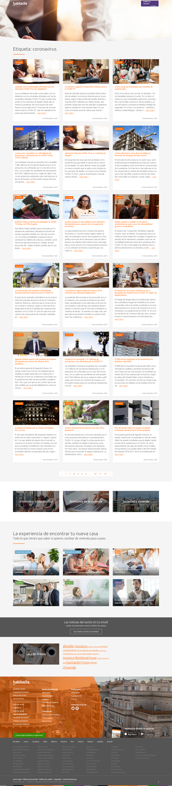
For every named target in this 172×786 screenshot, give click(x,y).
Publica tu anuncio (149, 3)
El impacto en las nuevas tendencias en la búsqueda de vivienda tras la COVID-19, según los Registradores (136, 292)
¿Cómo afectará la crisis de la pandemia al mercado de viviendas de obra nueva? (132, 154)
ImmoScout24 (48, 782)
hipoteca (68, 657)
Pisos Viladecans (141, 752)
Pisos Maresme (17, 766)
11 (100, 474)
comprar (104, 646)
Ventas (93, 662)
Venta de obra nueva (142, 758)
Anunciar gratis (18, 711)
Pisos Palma (114, 747)
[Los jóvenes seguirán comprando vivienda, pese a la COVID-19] (86, 71)
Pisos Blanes (90, 755)
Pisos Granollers (91, 763)
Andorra (80, 741)
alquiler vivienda (93, 646)
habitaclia (38, 782)
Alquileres (81, 646)
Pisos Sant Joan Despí (118, 772)
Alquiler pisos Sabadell (44, 772)
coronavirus (68, 654)
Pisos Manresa (115, 755)
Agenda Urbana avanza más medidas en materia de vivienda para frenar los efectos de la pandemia (35, 361)
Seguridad (57, 779)
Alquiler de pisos (43, 747)
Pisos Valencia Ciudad (93, 761)
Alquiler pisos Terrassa (44, 769)
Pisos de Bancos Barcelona (21, 772)
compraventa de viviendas (88, 650)
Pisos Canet (90, 758)
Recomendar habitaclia (21, 724)
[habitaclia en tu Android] (147, 735)
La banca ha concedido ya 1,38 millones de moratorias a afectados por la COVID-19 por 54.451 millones (34, 155)
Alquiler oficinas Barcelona (46, 755)
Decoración (78, 654)
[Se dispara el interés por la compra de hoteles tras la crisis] (36, 412)
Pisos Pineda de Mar (117, 749)
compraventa (70, 650)
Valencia (90, 741)
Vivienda (69, 667)
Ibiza (72, 741)
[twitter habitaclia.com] (73, 708)
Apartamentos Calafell (69, 747)
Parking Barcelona (18, 763)
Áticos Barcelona (18, 758)
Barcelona (16, 741)
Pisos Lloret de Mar (92, 772)
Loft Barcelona (17, 761)
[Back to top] (167, 781)
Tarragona (35, 741)
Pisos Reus (114, 752)
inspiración (73, 662)
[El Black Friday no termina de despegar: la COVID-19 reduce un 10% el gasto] (36, 206)
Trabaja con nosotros (20, 721)
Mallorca (54, 741)
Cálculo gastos (47, 718)
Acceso (74, 699)
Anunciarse (75, 693)
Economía (19, 129)
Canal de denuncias (69, 779)
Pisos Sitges (139, 747)
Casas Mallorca (66, 758)
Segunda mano (47, 696)
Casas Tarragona (67, 761)
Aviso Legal (17, 779)
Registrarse (17, 708)
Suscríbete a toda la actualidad (86, 631)
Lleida (45, 741)
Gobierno (95, 654)
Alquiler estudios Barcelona (46, 749)
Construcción (102, 650)
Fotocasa (30, 782)
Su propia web (76, 696)
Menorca (64, 741)
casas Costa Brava (67, 749)
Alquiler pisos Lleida (44, 763)
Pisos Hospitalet (92, 766)
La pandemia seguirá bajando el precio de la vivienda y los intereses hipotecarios (83, 291)
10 (95, 474)
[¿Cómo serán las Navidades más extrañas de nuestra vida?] (136, 71)
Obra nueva (46, 693)
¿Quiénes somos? (19, 689)
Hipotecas (82, 657)
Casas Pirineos (17, 752)
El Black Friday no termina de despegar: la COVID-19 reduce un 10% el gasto (36, 223)
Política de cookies (46, 779)
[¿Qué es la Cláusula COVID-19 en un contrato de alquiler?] (86, 138)
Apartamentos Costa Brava (21, 749)
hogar (93, 657)
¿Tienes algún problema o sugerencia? (29, 735)
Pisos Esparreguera (68, 769)
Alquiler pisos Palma (44, 766)
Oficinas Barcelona (92, 749)
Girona (26, 741)
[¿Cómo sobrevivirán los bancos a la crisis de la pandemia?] (86, 412)
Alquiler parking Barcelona (46, 758)
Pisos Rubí (114, 763)
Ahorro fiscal (46, 721)
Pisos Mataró (115, 758)
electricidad (86, 654)
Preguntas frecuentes (21, 692)
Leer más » (41, 113)
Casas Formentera (67, 752)
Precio (85, 662)
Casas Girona (66, 755)
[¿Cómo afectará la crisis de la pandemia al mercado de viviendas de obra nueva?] (136, 138)
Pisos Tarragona (140, 749)
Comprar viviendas (67, 766)
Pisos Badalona (91, 752)
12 (105, 474)
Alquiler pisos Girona (44, 761)
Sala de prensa (18, 699)
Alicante (109, 741)
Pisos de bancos (48, 706)
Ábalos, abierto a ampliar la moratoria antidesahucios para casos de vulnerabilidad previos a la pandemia (134, 224)
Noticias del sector (19, 695)
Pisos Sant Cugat (116, 769)
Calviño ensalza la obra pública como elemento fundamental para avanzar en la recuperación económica (85, 224)
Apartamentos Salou (19, 755)
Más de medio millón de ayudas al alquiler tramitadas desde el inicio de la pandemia (132, 429)
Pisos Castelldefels (67, 763)
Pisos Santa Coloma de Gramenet (146, 755)
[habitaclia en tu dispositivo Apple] (131, 735)
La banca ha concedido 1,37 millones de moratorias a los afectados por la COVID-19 (83, 360)
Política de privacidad (30, 779)
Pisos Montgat (115, 761)
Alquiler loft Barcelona (44, 752)
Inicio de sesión (18, 704)
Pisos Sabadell (115, 766)
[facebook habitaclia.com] (77, 708)
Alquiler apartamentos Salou (22, 769)
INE (64, 663)
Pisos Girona (66, 772)
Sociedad (19, 62)
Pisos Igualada (91, 769)
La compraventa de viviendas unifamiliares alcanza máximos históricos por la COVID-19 (34, 291)
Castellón (100, 741)
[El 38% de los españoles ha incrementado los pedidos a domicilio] (136, 344)
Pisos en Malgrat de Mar (20, 747)
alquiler (69, 646)
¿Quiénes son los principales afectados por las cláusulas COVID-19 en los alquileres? (34, 88)
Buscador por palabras (50, 702)
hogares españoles (103, 658)
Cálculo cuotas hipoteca (51, 715)
